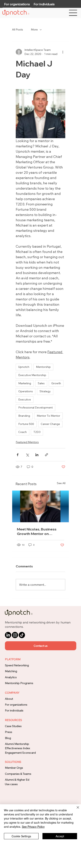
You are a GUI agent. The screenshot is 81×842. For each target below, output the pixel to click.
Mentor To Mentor (48, 415)
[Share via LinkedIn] (37, 455)
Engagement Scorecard (20, 752)
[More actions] (63, 52)
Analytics (11, 677)
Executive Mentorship (32, 375)
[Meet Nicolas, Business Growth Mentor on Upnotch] (40, 506)
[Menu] (73, 13)
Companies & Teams (18, 774)
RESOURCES (13, 720)
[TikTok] (22, 635)
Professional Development (35, 407)
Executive (24, 399)
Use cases (11, 784)
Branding (24, 415)
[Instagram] (15, 635)
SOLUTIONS (13, 762)
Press (8, 732)
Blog (8, 738)
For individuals (14, 710)
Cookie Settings (21, 836)
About (9, 698)
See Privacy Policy (33, 827)
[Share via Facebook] (17, 455)
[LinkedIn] (8, 635)
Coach (22, 432)
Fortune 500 (26, 424)
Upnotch (23, 367)
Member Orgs (14, 767)
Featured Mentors (27, 442)
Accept (60, 836)
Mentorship (43, 367)
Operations (25, 391)
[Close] (75, 809)
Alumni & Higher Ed (17, 779)
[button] (40, 645)
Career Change (50, 424)
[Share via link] (46, 455)
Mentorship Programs (19, 683)
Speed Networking (17, 665)
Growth (56, 383)
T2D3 (36, 432)
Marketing (24, 383)
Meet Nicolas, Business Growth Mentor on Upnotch (36, 531)
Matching (11, 671)
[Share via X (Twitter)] (27, 455)
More (34, 29)
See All (61, 483)
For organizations (16, 704)
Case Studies (13, 726)
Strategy (45, 391)
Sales (41, 383)
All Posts (17, 29)
